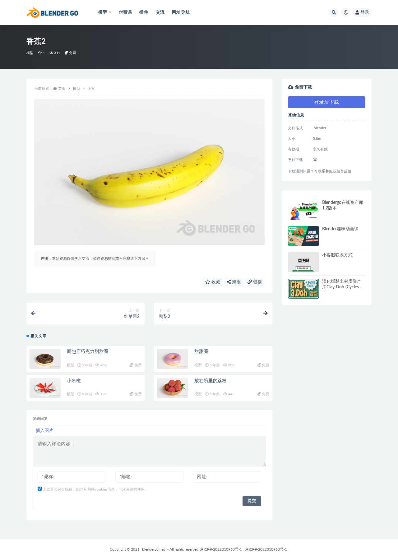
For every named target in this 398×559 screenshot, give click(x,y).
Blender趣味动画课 (340, 229)
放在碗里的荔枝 (210, 380)
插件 (143, 12)
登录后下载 (326, 102)
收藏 (215, 282)
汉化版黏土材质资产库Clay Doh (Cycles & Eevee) (342, 287)
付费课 (125, 12)
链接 (257, 282)
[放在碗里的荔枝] (172, 388)
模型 (29, 53)
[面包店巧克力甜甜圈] (45, 359)
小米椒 (74, 380)
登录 (364, 12)
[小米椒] (45, 388)
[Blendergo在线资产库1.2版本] (303, 210)
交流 (160, 12)
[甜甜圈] (172, 359)
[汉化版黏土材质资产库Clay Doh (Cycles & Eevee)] (303, 289)
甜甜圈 (201, 351)
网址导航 (181, 12)
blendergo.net (153, 549)
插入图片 (44, 430)
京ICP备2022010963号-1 (221, 549)
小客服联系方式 (337, 255)
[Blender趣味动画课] (303, 236)
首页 (62, 88)
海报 (236, 282)
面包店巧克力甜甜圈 (87, 351)
